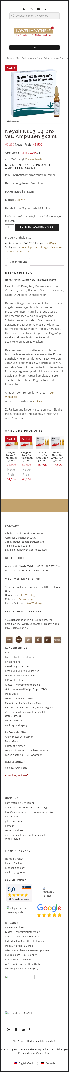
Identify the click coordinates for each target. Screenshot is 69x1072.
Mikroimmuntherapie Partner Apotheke (27, 950)
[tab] (18, 262)
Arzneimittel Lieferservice (19, 736)
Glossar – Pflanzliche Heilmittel (22, 936)
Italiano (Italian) (13, 863)
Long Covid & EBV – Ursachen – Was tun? (27, 750)
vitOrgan (27, 58)
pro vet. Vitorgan (39, 247)
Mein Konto (11, 693)
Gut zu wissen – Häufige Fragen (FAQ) (26, 689)
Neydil (25, 247)
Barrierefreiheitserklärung (19, 657)
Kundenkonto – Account (18, 959)
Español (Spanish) (15, 867)
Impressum (11, 816)
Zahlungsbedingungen (17, 725)
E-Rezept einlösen (15, 680)
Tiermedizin (12, 251)
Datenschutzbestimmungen (20, 675)
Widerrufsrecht (13, 720)
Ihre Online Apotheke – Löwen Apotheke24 (29, 812)
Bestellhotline (12, 661)
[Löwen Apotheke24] (34, 36)
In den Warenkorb (37, 227)
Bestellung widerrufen (17, 666)
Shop (19, 58)
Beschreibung (18, 262)
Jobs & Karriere (13, 821)
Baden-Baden (12, 741)
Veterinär (25, 251)
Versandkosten (34, 159)
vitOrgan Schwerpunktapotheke (23, 964)
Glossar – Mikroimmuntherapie (23, 684)
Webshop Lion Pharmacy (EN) (21, 968)
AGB (7, 652)
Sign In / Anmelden (16, 767)
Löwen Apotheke (14, 830)
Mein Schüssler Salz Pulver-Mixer (23, 703)
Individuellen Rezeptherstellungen (24, 941)
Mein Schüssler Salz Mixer (19, 698)
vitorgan (20, 200)
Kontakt (9, 825)
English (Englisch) (15, 872)
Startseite (11, 58)
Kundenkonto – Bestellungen (21, 954)
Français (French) (14, 858)
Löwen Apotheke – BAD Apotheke (23, 754)
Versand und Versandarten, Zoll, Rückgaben (29, 707)
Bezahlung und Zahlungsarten (22, 670)
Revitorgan (57, 247)
